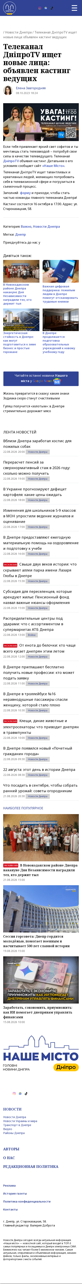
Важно (26, 226)
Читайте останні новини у (41, 378)
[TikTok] (51, 8)
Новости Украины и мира (20, 1121)
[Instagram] (39, 8)
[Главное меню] (74, 8)
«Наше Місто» (53, 166)
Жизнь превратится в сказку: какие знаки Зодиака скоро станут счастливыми (36, 395)
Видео (7, 1129)
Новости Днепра (18, 32)
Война (31, 635)
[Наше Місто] (9, 8)
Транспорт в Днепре (17, 1125)
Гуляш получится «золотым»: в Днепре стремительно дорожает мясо (33, 408)
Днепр (20, 234)
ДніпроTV (11, 161)
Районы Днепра (14, 1133)
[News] (45, 8)
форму (25, 193)
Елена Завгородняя (31, 88)
